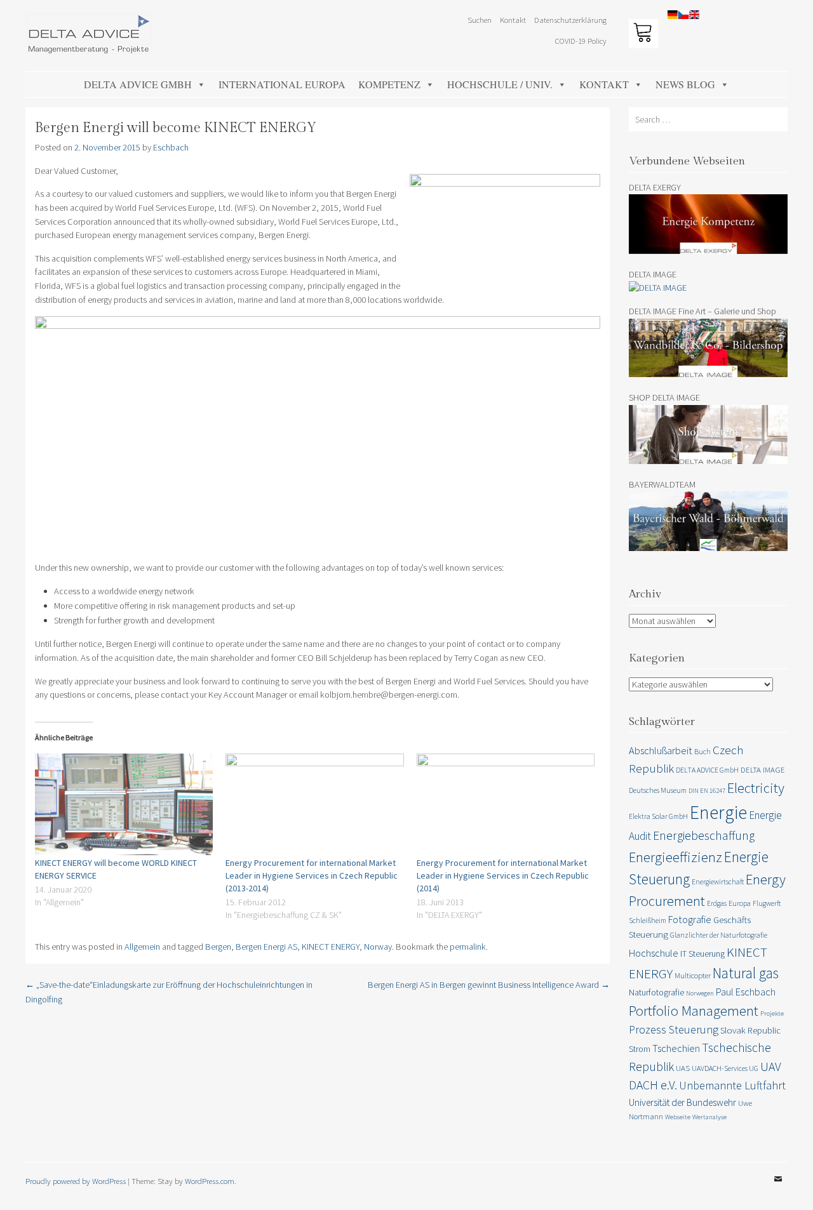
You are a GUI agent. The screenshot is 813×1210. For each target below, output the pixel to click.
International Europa (282, 84)
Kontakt (604, 84)
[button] (786, 18)
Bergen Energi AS (266, 946)
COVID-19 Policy (581, 41)
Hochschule (653, 953)
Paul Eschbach (746, 991)
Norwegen (700, 993)
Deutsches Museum (658, 790)
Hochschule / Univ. (500, 84)
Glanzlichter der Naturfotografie (718, 935)
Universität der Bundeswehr (682, 1102)
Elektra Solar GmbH (658, 816)
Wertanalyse (709, 1117)
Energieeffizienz (675, 857)
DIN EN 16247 (707, 791)
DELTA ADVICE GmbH (138, 84)
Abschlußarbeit (660, 750)
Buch (702, 751)
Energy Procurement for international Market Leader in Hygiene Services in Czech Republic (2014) (503, 875)
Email (778, 1188)
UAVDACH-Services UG (725, 1068)
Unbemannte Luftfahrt (732, 1085)
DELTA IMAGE (763, 769)
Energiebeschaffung (704, 835)
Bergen (218, 946)
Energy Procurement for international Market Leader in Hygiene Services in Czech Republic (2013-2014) (311, 875)
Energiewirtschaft (718, 881)
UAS (683, 1068)
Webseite (677, 1117)
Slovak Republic (750, 1030)
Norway (378, 946)
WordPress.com (209, 1181)
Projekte (772, 1013)
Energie (718, 812)
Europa (740, 903)
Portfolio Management (693, 1010)
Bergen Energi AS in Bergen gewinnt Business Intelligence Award (489, 984)
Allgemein (142, 946)
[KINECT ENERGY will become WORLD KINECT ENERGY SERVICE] (124, 804)
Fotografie (689, 919)
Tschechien (676, 1048)
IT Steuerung (702, 953)
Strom (639, 1048)
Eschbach (171, 147)
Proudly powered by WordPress (75, 1181)
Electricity (755, 788)
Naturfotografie (656, 992)
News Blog (685, 84)
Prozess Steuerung (673, 1029)
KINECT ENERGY (330, 946)
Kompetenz (389, 84)
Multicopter (693, 975)
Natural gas (746, 973)
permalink (468, 946)
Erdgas (717, 903)
